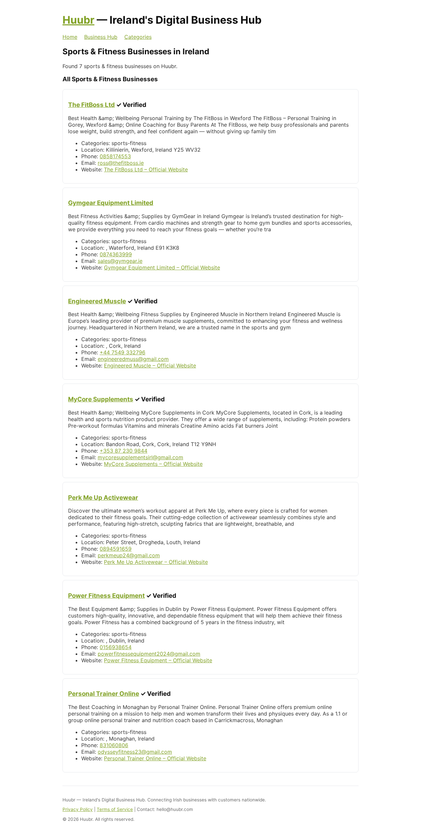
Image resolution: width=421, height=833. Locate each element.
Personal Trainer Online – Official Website (155, 758)
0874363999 (116, 254)
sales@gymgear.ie (120, 261)
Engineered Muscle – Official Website (150, 365)
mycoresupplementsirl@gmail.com (140, 457)
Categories (138, 37)
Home (69, 37)
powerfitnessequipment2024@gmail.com (149, 653)
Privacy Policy (77, 809)
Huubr (78, 19)
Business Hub (100, 37)
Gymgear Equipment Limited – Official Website (162, 267)
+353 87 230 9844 (123, 450)
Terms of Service (115, 809)
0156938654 (116, 647)
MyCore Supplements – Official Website (153, 464)
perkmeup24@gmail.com (129, 555)
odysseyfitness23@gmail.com (135, 751)
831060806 (114, 745)
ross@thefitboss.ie (121, 163)
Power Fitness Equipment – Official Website (158, 660)
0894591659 (116, 548)
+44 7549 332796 (122, 352)
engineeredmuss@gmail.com (133, 359)
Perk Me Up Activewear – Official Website (156, 562)
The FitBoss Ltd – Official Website (146, 169)
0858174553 (115, 156)
